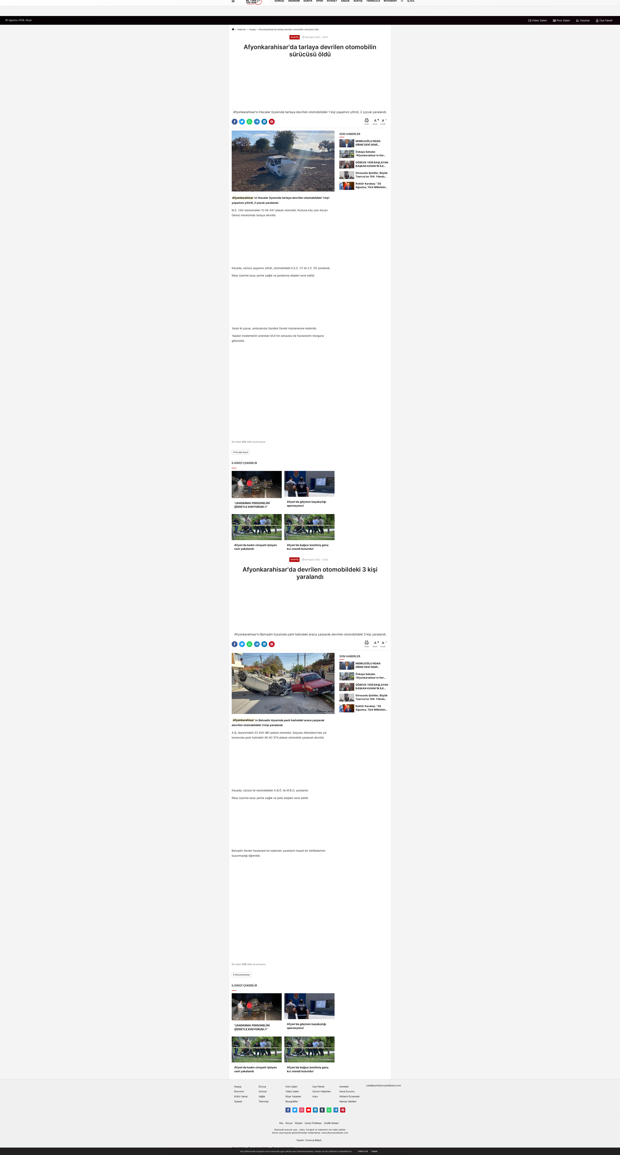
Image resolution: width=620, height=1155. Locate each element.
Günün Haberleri (321, 1091)
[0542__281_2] (329, 1109)
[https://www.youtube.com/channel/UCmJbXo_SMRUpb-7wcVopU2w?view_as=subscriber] (308, 1109)
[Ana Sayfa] (233, 29)
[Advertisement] (310, 83)
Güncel (263, 1091)
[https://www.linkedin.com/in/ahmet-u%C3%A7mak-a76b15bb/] (315, 1109)
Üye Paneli (605, 20)
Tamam (374, 1151)
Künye (289, 1123)
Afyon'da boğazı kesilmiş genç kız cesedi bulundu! (308, 547)
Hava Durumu (347, 1091)
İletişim (299, 1123)
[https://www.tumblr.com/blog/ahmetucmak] (322, 1109)
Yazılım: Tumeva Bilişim (309, 1140)
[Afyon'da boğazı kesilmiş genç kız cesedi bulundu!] (309, 527)
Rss (281, 1123)
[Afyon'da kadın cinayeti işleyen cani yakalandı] (257, 527)
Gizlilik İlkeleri (331, 1123)
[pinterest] (272, 122)
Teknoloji (264, 1101)
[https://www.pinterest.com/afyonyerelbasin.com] (342, 1109)
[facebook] (235, 122)
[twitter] (242, 122)
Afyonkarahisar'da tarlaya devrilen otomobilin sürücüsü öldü (289, 29)
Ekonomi (239, 1091)
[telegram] (257, 122)
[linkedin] (264, 122)
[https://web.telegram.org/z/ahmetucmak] (335, 1109)
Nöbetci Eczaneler (349, 1096)
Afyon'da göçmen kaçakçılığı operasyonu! (306, 503)
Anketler (344, 1086)
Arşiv (315, 1096)
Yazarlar (584, 20)
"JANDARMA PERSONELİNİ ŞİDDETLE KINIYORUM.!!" (252, 505)
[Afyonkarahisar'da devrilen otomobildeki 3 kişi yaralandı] (283, 683)
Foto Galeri (563, 20)
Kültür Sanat (241, 1096)
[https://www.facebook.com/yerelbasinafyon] (287, 1109)
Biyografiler (291, 1101)
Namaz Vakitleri (347, 1101)
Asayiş (252, 29)
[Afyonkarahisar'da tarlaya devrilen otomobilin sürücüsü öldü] (283, 160)
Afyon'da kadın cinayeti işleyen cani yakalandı (255, 547)
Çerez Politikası (313, 1123)
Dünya (262, 1086)
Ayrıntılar (363, 1151)
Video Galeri (539, 20)
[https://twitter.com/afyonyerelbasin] (294, 1109)
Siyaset (238, 1101)
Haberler (241, 29)
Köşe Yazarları (293, 1096)
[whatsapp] (249, 122)
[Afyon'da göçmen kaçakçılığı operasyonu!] (309, 484)
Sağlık (262, 1096)
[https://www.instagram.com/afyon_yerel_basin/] (301, 1109)
